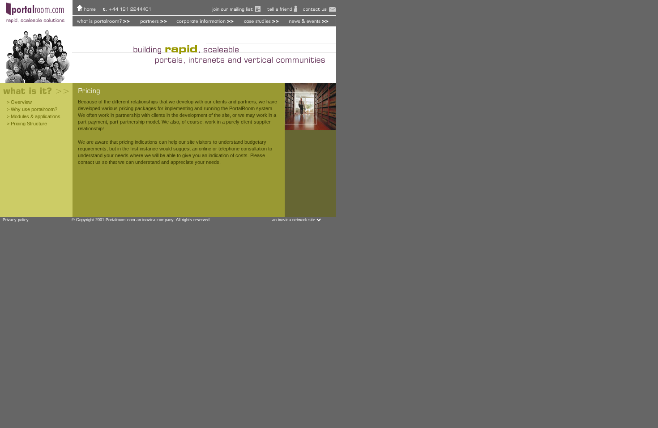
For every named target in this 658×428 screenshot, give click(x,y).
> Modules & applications (33, 116)
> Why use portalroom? (32, 109)
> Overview (19, 102)
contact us (89, 162)
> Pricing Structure (27, 123)
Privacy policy (14, 220)
